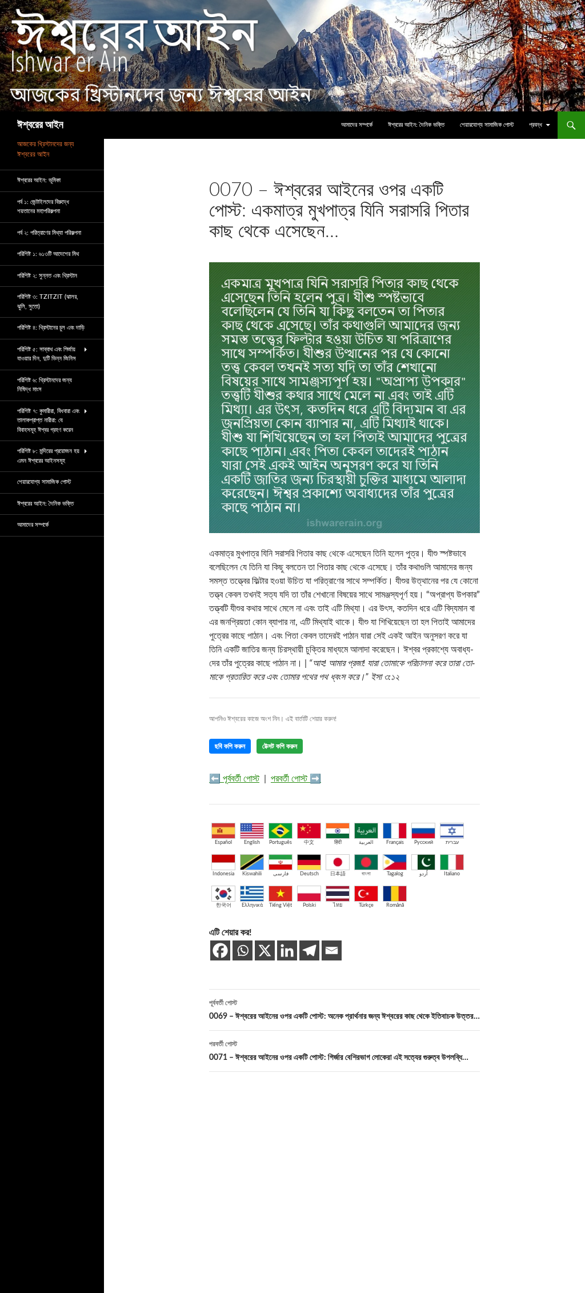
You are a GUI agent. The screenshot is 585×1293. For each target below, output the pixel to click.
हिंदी (338, 842)
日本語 (338, 873)
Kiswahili (252, 873)
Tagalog (395, 873)
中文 (309, 842)
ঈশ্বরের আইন (40, 125)
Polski (309, 905)
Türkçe (366, 905)
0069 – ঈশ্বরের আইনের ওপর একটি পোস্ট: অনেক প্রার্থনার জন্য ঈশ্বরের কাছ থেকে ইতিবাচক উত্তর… (344, 1009)
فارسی (281, 873)
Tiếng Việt (280, 905)
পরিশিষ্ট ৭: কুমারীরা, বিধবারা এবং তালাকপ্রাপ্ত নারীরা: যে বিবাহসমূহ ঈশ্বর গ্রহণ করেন (48, 420)
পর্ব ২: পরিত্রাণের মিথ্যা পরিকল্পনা (49, 233)
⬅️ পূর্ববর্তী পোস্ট (234, 778)
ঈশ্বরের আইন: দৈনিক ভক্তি (416, 125)
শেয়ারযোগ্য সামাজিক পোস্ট (487, 125)
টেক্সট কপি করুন (279, 746)
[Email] (332, 950)
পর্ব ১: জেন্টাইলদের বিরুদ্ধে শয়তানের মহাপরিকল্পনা (43, 207)
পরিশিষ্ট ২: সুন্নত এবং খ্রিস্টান (47, 276)
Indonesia (223, 873)
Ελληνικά (252, 905)
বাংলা (366, 873)
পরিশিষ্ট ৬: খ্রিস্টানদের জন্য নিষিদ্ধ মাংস (44, 385)
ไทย (337, 905)
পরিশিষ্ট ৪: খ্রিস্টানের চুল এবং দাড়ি (51, 328)
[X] (265, 950)
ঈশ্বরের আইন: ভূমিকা (39, 180)
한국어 (223, 905)
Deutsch (309, 873)
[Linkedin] (287, 950)
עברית (452, 842)
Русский (423, 842)
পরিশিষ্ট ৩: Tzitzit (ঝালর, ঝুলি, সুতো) (47, 302)
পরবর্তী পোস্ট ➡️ (296, 778)
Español (223, 842)
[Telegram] (309, 950)
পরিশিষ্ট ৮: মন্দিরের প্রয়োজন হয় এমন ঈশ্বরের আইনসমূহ (48, 456)
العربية (366, 842)
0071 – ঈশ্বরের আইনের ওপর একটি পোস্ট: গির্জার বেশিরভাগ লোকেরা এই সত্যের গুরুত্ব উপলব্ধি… (338, 1051)
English (252, 842)
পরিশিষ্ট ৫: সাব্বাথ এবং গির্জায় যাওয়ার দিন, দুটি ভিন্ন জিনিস (46, 354)
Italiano (452, 873)
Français (395, 842)
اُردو (423, 873)
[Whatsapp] (243, 950)
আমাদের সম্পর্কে (356, 125)
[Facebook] (220, 950)
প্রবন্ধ (535, 125)
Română (395, 905)
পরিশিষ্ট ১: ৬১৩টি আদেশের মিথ (48, 254)
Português (280, 842)
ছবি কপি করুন (230, 746)
